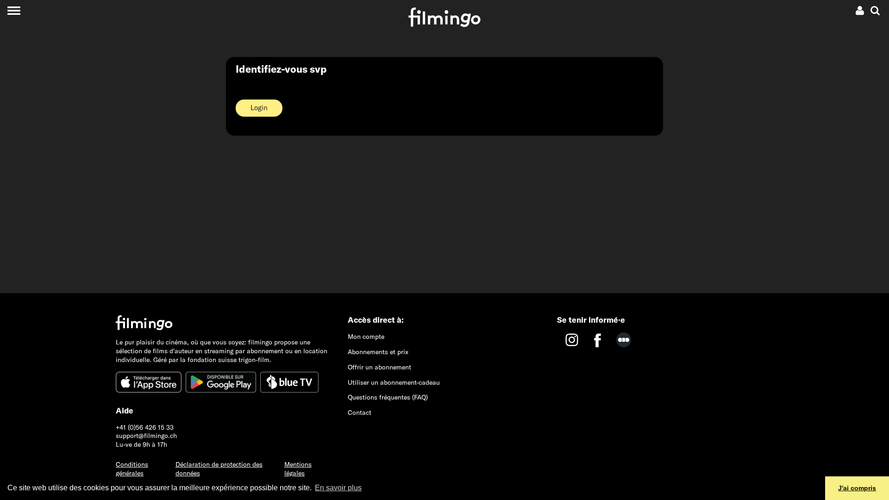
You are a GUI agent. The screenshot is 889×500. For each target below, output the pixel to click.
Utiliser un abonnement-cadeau (394, 382)
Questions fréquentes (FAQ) (388, 397)
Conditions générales (132, 468)
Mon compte (366, 336)
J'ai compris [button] (857, 488)
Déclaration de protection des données (219, 468)
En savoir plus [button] (338, 488)
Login (259, 107)
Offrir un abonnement (379, 367)
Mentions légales (298, 468)
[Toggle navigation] (13, 10)
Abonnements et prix (378, 352)
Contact (359, 412)
